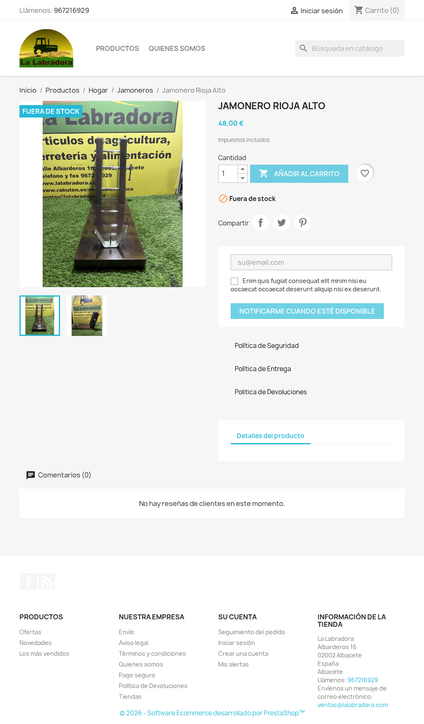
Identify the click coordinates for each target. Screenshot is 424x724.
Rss (47, 581)
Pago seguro (137, 675)
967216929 (71, 10)
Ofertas (30, 632)
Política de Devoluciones (153, 686)
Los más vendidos (44, 653)
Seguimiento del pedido (251, 632)
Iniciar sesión (236, 643)
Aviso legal (133, 643)
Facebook (28, 581)
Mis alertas (233, 664)
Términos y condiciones (152, 653)
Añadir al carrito (299, 173)
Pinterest (302, 222)
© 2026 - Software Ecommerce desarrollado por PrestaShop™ (212, 713)
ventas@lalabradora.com (353, 705)
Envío (126, 632)
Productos (117, 48)
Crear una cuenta (243, 653)
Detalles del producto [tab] (270, 436)
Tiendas (130, 696)
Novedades (35, 643)
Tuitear (281, 222)
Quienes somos (177, 48)
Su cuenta (237, 616)
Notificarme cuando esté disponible (307, 311)
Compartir (260, 222)
